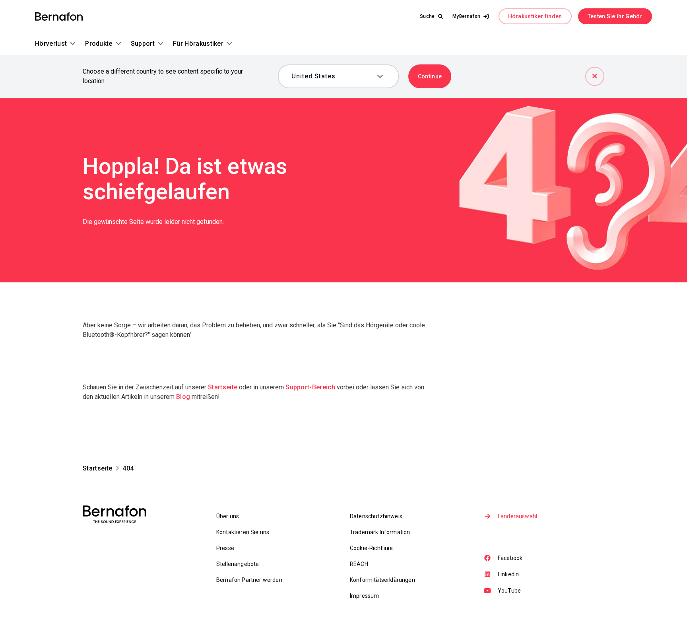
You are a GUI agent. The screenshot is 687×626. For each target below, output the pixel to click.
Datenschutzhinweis (376, 516)
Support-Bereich (310, 387)
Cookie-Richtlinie (371, 548)
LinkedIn (508, 574)
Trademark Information (380, 532)
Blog (183, 396)
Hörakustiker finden (535, 16)
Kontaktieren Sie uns (242, 532)
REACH (359, 564)
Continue (430, 76)
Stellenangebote (237, 564)
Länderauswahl (517, 516)
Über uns (227, 516)
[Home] (59, 16)
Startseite (222, 387)
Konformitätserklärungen (382, 580)
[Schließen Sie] (594, 76)
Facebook (510, 558)
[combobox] (332, 76)
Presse (225, 548)
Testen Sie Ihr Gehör (615, 16)
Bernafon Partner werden (249, 580)
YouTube (509, 590)
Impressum (364, 596)
